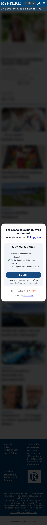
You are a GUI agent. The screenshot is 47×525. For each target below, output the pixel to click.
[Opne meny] (44, 3)
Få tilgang (29, 3)
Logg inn (38, 3)
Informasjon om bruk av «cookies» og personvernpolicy (24, 509)
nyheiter (7, 93)
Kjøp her (23, 274)
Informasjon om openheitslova (23, 513)
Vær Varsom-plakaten (33, 493)
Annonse (8, 480)
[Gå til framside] (11, 3)
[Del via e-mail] (27, 83)
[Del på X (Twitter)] (23, 83)
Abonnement (10, 477)
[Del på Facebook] (19, 83)
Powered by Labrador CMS (23, 521)
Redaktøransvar (29, 497)
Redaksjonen (10, 474)
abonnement (29, 296)
